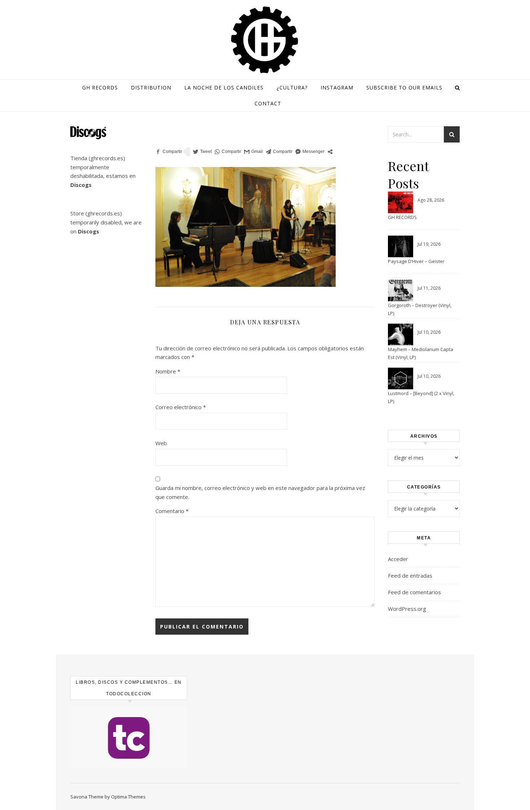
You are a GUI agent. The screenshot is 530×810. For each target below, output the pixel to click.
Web (161, 443)
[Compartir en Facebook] (168, 151)
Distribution (151, 87)
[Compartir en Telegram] (279, 151)
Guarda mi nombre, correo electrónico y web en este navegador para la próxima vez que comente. (260, 492)
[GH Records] (265, 40)
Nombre (167, 371)
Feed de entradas (410, 575)
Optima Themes (128, 796)
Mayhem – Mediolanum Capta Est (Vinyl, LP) (420, 353)
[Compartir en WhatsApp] (228, 151)
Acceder (398, 558)
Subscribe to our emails (404, 87)
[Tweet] (202, 151)
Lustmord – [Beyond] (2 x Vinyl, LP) (421, 397)
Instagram (337, 87)
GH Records (100, 87)
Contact (268, 103)
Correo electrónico (180, 407)
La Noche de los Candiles (224, 87)
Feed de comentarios (414, 592)
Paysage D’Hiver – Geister (416, 261)
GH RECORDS (402, 217)
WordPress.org (407, 608)
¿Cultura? (292, 87)
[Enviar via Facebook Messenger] (309, 151)
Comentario (172, 511)
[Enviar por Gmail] (253, 151)
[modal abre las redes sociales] (330, 151)
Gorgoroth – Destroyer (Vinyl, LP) (419, 309)
